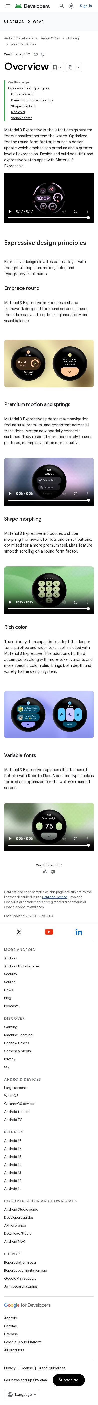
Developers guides (18, 1217)
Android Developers (18, 38)
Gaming (10, 1027)
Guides (30, 44)
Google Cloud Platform (22, 1342)
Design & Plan (50, 38)
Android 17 (12, 1140)
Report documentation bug (25, 1270)
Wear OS (11, 1095)
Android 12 (12, 1180)
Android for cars (17, 1111)
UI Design (14, 21)
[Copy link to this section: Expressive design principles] (9, 251)
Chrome (10, 1326)
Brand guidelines (51, 1368)
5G (6, 1067)
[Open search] (62, 6)
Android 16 (13, 1148)
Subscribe (69, 1380)
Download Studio (17, 1233)
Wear (38, 21)
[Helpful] (35, 54)
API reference (15, 1225)
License (27, 1368)
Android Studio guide (21, 1209)
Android (10, 958)
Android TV (13, 1119)
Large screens (15, 1087)
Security (10, 974)
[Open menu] (8, 6)
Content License (54, 897)
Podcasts (11, 1006)
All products (14, 1350)
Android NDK (14, 1241)
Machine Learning (18, 1035)
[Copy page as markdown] (70, 67)
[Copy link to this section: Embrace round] (44, 289)
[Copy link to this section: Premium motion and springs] (75, 405)
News (8, 990)
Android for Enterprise (21, 966)
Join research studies (20, 1286)
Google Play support (20, 1278)
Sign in (86, 6)
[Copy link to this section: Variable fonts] (41, 756)
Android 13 (12, 1172)
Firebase (11, 1334)
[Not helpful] (43, 54)
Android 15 (12, 1156)
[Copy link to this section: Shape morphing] (46, 519)
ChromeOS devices (19, 1103)
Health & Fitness (16, 1043)
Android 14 (13, 1164)
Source (9, 982)
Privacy (9, 1059)
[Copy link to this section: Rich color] (32, 628)
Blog (7, 998)
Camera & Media (17, 1051)
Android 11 (12, 1188)
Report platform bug (20, 1262)
